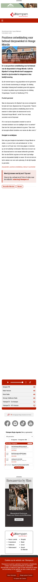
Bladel (22, 542)
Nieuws (19, 186)
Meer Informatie (11, 575)
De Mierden (24, 549)
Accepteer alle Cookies (20, 578)
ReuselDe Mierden (8, 186)
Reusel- (23, 547)
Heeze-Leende (12, 539)
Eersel (22, 545)
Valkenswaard (12, 547)
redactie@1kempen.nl (21, 179)
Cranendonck (12, 542)
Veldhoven (11, 545)
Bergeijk (23, 539)
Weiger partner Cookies (26, 575)
